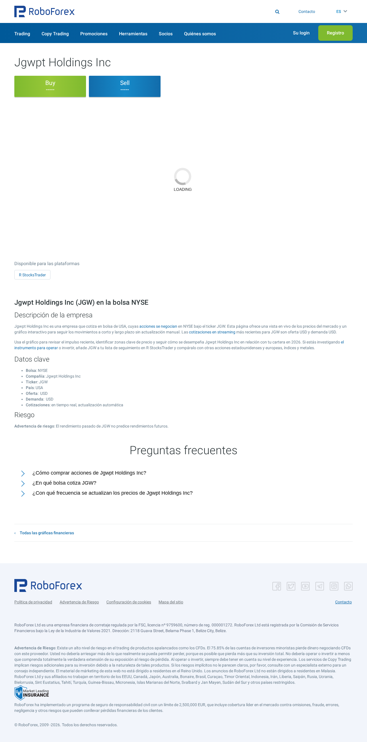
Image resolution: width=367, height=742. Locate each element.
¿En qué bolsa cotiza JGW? (64, 483)
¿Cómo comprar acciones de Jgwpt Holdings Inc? (89, 473)
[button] (44, 11)
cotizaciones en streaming (212, 332)
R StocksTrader (32, 275)
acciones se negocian (158, 326)
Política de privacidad (33, 602)
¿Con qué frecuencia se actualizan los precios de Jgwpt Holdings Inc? (112, 493)
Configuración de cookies (128, 602)
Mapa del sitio (171, 602)
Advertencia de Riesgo (79, 602)
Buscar (187, 11)
